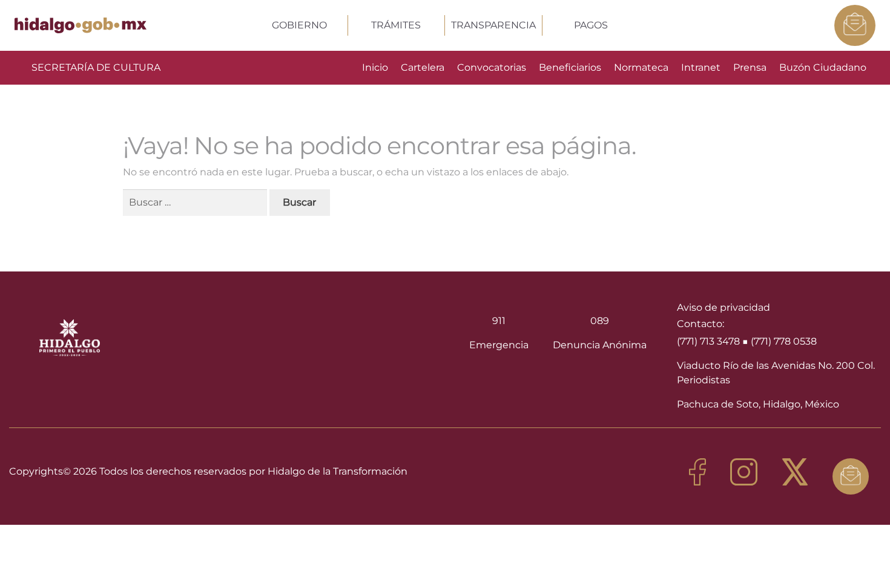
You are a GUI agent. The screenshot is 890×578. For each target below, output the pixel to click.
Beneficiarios (570, 67)
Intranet (700, 67)
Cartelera (422, 67)
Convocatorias (491, 67)
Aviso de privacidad (723, 307)
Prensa (749, 67)
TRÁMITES (396, 25)
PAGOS (591, 25)
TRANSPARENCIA (493, 25)
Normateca (641, 67)
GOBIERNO (299, 25)
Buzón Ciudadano (822, 67)
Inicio (375, 67)
